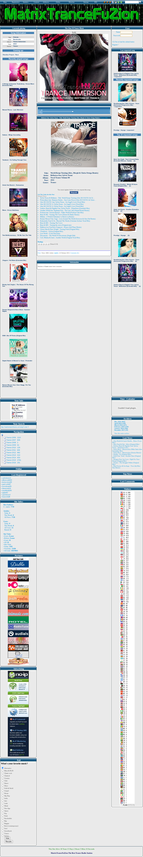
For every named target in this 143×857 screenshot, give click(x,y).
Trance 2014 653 (13, 458)
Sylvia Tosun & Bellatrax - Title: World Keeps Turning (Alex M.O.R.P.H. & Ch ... (67, 198)
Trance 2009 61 (12, 445)
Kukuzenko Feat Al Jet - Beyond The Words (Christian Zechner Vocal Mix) (65, 221)
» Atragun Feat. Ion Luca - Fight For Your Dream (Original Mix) (126, 460)
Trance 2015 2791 (13, 460)
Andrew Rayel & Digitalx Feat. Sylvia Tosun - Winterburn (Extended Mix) (65, 208)
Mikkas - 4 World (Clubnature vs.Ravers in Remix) (57, 217)
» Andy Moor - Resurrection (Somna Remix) (126, 452)
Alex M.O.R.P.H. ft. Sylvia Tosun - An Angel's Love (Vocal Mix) (62, 204)
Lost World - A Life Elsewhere (50, 233)
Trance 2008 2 (12, 443)
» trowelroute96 (6, 486)
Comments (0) (74, 253)
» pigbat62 (4, 493)
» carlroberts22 (6, 478)
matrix (8, 507)
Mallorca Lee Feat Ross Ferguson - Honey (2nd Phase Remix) (60, 227)
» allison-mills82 (6, 480)
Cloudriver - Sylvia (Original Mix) (51, 231)
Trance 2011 (104, 118)
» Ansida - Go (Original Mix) (121, 454)
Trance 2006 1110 (13, 438)
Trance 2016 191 (13, 463)
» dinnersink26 (6, 488)
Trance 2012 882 (13, 453)
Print (39, 253)
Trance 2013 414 (13, 455)
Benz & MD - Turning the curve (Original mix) (55, 225)
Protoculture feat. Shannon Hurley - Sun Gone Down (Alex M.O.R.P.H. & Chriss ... (68, 200)
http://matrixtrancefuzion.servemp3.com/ (14, 427)
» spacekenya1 (6, 495)
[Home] (115, 2)
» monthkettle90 (6, 491)
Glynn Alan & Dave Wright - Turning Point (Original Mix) (59, 229)
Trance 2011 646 (13, 450)
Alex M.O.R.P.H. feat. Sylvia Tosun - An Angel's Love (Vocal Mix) (62, 202)
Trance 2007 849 (13, 440)
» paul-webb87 (6, 484)
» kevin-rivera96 (6, 482)
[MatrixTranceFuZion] (118, 2)
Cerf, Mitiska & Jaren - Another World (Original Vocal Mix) (60, 238)
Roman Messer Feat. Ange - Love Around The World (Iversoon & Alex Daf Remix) (68, 219)
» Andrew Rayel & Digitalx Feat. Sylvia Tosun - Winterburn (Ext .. (125, 446)
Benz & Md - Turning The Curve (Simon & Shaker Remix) (59, 215)
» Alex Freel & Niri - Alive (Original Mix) (125, 444)
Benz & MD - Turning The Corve (51, 223)
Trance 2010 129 (13, 448)
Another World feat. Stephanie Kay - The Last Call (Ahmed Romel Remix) (64, 210)
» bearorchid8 (5, 497)
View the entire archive (121, 433)
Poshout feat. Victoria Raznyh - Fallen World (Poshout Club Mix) (62, 213)
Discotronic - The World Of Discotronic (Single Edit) (57, 236)
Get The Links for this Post (46, 194)
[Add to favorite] (121, 2)
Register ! (115, 45)
